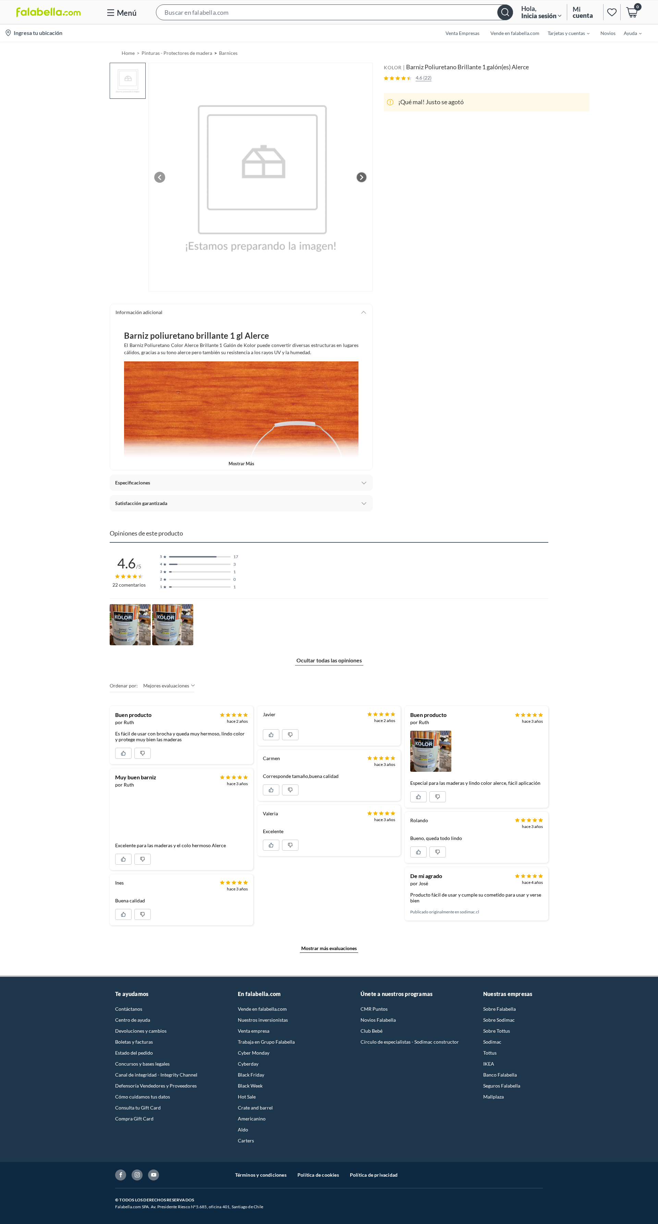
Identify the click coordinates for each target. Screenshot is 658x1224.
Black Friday (251, 1075)
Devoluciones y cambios (141, 1031)
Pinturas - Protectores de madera (177, 53)
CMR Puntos (374, 1009)
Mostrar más (241, 463)
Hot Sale (247, 1097)
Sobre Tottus (496, 1031)
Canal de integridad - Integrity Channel (156, 1075)
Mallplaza (493, 1097)
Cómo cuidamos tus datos (142, 1097)
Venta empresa (253, 1031)
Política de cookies (318, 1175)
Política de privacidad (374, 1175)
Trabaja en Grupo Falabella (266, 1042)
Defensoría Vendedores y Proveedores (156, 1086)
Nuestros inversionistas (263, 1020)
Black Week (250, 1086)
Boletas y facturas (134, 1042)
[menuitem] (564, 32)
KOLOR (393, 67)
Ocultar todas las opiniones (329, 660)
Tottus (490, 1053)
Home (128, 53)
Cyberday (248, 1064)
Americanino (252, 1118)
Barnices (228, 53)
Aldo (243, 1129)
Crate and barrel (255, 1108)
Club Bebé (371, 1031)
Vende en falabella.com (262, 1009)
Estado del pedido (134, 1053)
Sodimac (492, 1042)
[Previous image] (159, 177)
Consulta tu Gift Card (138, 1108)
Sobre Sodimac (499, 1020)
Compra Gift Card (134, 1118)
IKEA (488, 1064)
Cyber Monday (253, 1053)
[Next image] (361, 177)
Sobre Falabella (499, 1009)
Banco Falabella (500, 1075)
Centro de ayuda (132, 1020)
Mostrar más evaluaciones (329, 948)
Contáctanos (128, 1009)
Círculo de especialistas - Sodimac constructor (410, 1042)
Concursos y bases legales (142, 1064)
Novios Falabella (378, 1020)
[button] (334, 12)
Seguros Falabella (501, 1086)
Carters (246, 1140)
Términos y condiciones (261, 1175)
